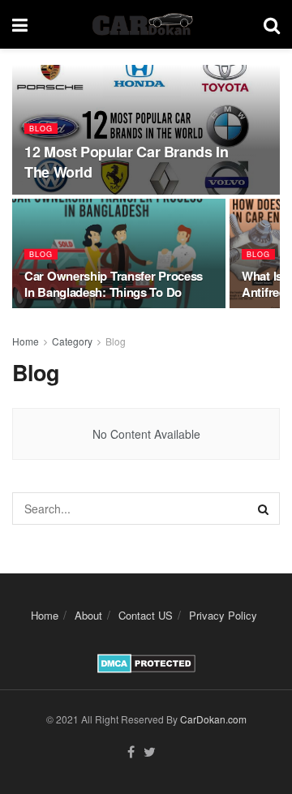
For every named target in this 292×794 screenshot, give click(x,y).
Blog (41, 128)
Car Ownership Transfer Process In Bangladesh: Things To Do (113, 284)
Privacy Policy (223, 615)
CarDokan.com (213, 719)
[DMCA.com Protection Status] (146, 661)
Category (72, 341)
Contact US (145, 615)
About (88, 615)
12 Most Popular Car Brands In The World (126, 161)
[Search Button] (263, 508)
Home (25, 341)
